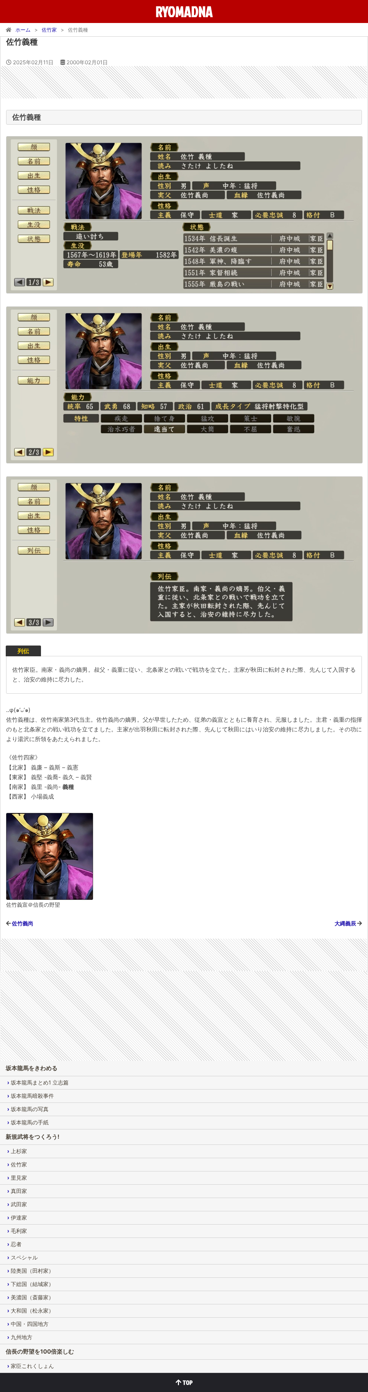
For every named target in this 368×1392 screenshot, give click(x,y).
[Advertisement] (184, 82)
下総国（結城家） (32, 1284)
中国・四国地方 (30, 1324)
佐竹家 (19, 1164)
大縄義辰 (345, 923)
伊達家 (19, 1217)
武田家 (19, 1204)
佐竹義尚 (22, 923)
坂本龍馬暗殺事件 (32, 1095)
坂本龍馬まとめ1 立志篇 (40, 1082)
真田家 (19, 1191)
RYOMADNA (184, 11)
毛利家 (19, 1230)
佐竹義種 (22, 41)
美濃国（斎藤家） (32, 1297)
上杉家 (19, 1151)
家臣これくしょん (32, 1366)
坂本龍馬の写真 (30, 1109)
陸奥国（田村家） (32, 1270)
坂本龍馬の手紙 (30, 1122)
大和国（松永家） (32, 1310)
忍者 (16, 1244)
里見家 (19, 1177)
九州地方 (21, 1337)
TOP (187, 1382)
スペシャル (24, 1257)
